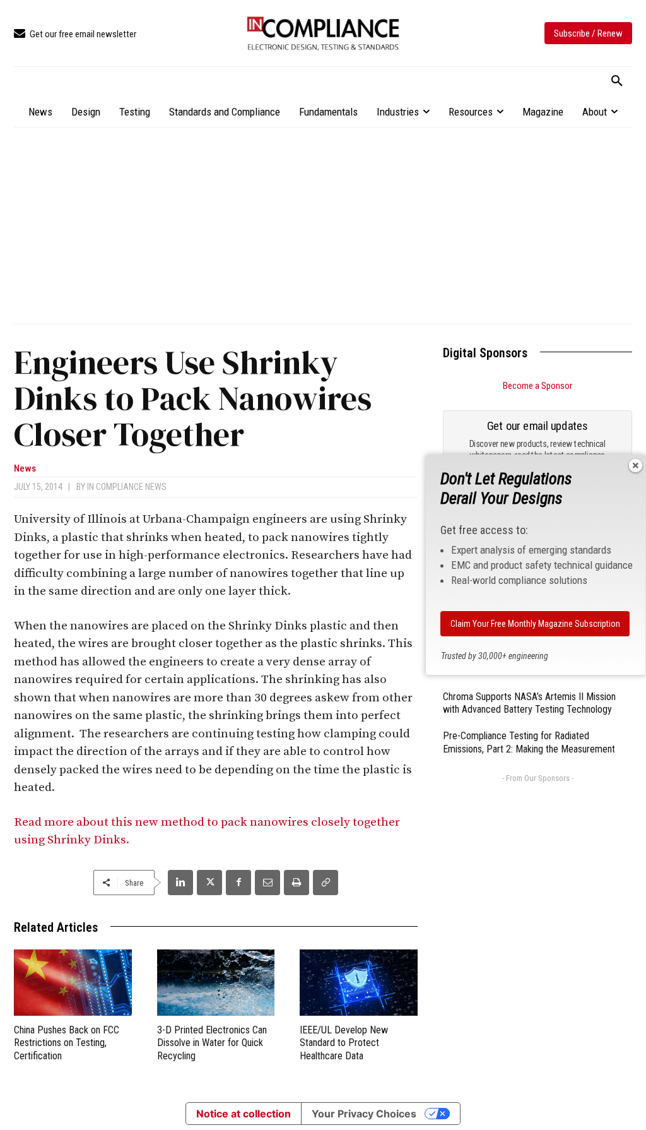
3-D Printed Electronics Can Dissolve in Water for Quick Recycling (212, 1043)
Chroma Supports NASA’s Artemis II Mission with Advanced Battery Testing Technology (529, 703)
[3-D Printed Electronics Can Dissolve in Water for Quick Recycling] (216, 982)
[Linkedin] (180, 882)
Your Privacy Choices (364, 1113)
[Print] (296, 882)
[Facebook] (238, 882)
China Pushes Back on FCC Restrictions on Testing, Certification (66, 1043)
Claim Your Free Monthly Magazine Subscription (535, 624)
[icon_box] (75, 34)
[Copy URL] (325, 882)
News (25, 468)
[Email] (267, 882)
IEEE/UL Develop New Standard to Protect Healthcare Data (344, 1043)
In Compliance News (127, 487)
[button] (617, 81)
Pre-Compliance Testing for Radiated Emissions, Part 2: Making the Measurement (529, 742)
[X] (209, 882)
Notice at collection (243, 1113)
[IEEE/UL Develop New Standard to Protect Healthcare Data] (359, 982)
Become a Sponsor (537, 385)
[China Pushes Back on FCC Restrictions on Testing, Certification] (73, 982)
